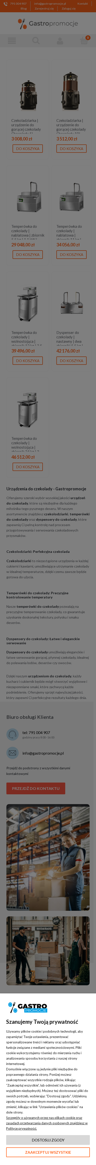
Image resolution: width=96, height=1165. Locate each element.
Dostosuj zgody (48, 1140)
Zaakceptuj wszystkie (48, 1152)
